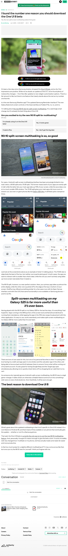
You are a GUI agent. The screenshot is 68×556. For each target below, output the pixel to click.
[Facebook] (46, 527)
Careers (3, 531)
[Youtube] (54, 527)
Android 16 (3, 464)
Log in (59, 477)
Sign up (64, 477)
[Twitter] (58, 527)
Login (64, 1)
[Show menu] (1, 1)
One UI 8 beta (45, 89)
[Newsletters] (62, 527)
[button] (34, 1)
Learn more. (48, 7)
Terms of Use (27, 531)
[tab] (6, 488)
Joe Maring (6, 23)
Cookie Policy (27, 535)
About (3, 528)
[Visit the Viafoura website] (63, 517)
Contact (25, 528)
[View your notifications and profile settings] (65, 488)
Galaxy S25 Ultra (38, 192)
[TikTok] (66, 527)
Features (3, 462)
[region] (34, 497)
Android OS (10, 9)
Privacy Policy (5, 535)
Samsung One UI (15, 464)
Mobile (3, 9)
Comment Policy (43, 473)
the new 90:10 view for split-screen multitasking (29, 109)
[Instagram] (49, 527)
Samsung (9, 464)
